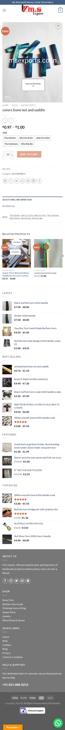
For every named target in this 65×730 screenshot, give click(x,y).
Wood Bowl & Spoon (13, 620)
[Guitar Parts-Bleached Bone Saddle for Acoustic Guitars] (16, 253)
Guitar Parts (9, 612)
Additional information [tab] (17, 199)
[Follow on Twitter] (16, 580)
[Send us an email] (22, 580)
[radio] (10, 138)
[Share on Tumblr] (39, 180)
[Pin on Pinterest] (28, 180)
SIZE (5, 133)
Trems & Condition (12, 656)
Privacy (6, 652)
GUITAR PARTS (28, 105)
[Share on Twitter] (16, 180)
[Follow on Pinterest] (28, 580)
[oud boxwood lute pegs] (48, 253)
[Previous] (2, 262)
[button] (58, 723)
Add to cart (29, 154)
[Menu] (4, 10)
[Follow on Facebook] (5, 580)
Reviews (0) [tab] (8, 206)
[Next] (62, 262)
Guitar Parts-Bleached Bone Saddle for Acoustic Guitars (15, 274)
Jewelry (6, 616)
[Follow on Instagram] (11, 580)
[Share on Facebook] (11, 180)
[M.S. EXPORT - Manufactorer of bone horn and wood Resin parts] (32, 10)
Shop (15, 105)
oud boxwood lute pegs (45, 273)
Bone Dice (8, 599)
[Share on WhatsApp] (5, 180)
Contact (6, 644)
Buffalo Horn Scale (12, 604)
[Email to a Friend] (22, 180)
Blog (5, 648)
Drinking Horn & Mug (14, 608)
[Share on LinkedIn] (33, 180)
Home (5, 105)
